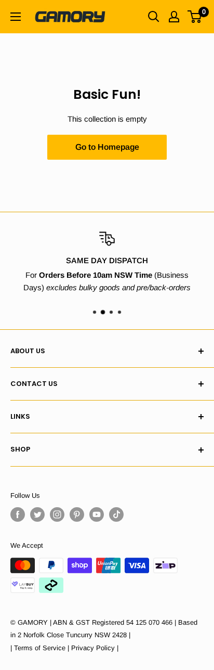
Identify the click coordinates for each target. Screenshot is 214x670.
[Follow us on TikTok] (116, 514)
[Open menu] (15, 16)
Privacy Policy (93, 648)
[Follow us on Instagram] (57, 514)
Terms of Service (39, 648)
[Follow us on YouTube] (96, 514)
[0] (195, 16)
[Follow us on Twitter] (37, 514)
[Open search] (153, 16)
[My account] (174, 16)
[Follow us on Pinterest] (77, 514)
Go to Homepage (107, 147)
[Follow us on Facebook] (17, 514)
